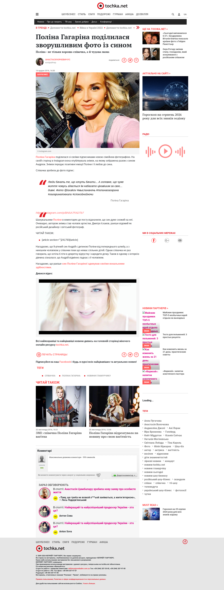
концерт (169, 461)
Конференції (106, 22)
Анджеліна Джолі (154, 428)
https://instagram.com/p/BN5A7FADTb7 (60, 212)
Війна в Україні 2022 (91, 27)
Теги (145, 411)
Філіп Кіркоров (162, 446)
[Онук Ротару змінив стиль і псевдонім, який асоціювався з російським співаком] (151, 54)
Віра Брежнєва (153, 431)
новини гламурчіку (155, 468)
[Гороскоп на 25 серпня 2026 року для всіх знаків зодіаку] (151, 514)
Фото (147, 446)
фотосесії (180, 490)
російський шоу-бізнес (157, 479)
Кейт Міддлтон (153, 435)
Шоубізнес (68, 14)
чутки (147, 494)
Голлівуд (170, 431)
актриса (159, 450)
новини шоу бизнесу (155, 475)
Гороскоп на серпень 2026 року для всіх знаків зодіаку (163, 116)
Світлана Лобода (154, 442)
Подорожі (103, 14)
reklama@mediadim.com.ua (79, 569)
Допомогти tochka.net (63, 27)
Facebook (65, 362)
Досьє (94, 22)
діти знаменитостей (155, 457)
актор (147, 450)
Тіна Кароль (174, 442)
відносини (162, 453)
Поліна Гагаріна (45, 157)
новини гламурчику (99, 375)
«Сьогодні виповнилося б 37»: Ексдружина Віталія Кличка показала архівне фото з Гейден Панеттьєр (175, 38)
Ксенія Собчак (173, 435)
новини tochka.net (154, 464)
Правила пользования (44, 579)
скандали (179, 479)
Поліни (57, 219)
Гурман (118, 14)
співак (148, 483)
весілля (148, 453)
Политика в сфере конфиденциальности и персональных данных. (80, 579)
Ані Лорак (174, 428)
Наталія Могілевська (156, 439)
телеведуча (151, 486)
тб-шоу (173, 483)
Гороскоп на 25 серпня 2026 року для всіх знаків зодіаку (174, 512)
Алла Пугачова (153, 420)
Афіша (129, 14)
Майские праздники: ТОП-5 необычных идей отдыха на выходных (175, 315)
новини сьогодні (153, 472)
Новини (40, 22)
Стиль (82, 14)
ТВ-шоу (68, 22)
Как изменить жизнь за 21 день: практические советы (175, 352)
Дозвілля (142, 14)
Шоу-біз (179, 446)
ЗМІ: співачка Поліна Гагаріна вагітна (59, 435)
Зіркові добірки (82, 22)
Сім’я (91, 14)
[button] (179, 14)
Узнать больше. (89, 584)
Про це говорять (54, 22)
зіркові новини (152, 461)
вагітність (173, 450)
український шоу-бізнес (158, 490)
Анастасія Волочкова (156, 424)
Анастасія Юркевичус (57, 59)
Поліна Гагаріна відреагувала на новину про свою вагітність (113, 435)
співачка (50, 375)
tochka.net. (62, 344)
